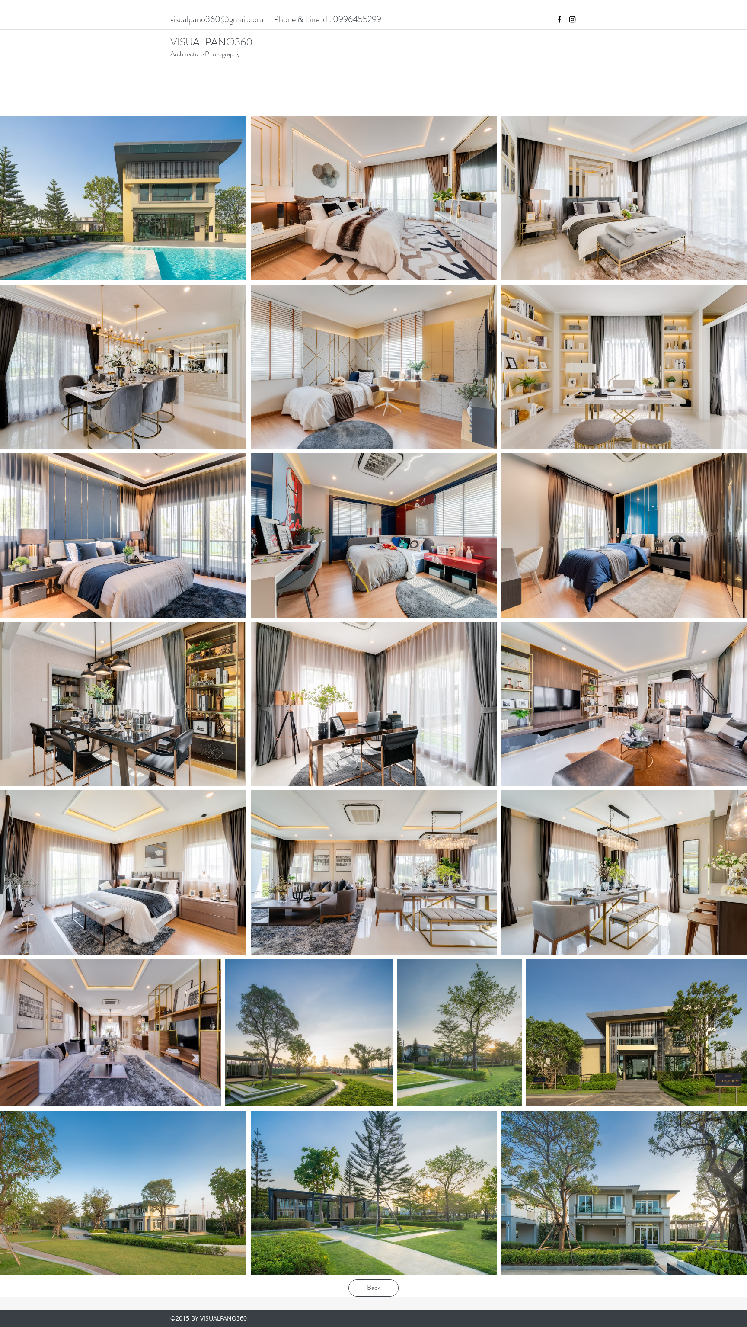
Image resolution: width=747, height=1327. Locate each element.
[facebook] (559, 19)
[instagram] (572, 19)
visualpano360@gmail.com (216, 19)
